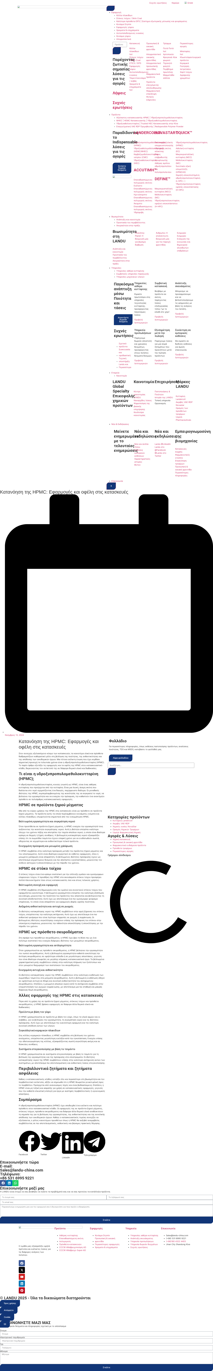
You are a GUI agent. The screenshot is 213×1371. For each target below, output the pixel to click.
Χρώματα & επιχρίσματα (127, 30)
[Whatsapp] (15, 1183)
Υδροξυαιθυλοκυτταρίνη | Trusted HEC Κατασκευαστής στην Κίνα (147, 123)
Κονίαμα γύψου (123, 36)
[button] (29, 1143)
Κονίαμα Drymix (123, 24)
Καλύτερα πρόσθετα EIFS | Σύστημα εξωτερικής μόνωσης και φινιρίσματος (151, 21)
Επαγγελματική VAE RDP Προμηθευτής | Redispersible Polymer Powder (149, 126)
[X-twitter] (22, 1270)
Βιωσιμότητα (117, 216)
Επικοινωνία (117, 481)
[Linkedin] (9, 1183)
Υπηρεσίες (116, 268)
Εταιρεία (115, 372)
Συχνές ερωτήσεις (158, 3)
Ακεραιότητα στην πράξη (128, 225)
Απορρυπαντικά (123, 39)
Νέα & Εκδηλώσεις (120, 424)
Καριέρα (175, 3)
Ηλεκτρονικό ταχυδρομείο (12, 1337)
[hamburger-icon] (110, 8)
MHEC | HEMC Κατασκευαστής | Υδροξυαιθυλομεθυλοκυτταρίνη (146, 120)
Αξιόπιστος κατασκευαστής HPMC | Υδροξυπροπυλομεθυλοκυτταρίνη (149, 117)
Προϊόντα (115, 114)
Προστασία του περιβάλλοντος (130, 222)
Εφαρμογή (116, 12)
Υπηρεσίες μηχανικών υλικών (130, 277)
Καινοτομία (121, 375)
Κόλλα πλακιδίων (124, 15)
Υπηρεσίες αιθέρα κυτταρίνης (130, 271)
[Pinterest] (22, 1290)
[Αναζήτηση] (117, 50)
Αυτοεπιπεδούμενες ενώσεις (130, 33)
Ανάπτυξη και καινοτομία (128, 219)
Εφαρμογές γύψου (125, 27)
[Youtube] (22, 1277)
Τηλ (1, 1344)
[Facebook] (3, 1183)
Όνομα (3, 1330)
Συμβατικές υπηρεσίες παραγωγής (132, 274)
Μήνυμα (4, 1351)
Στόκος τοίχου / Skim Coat (129, 18)
